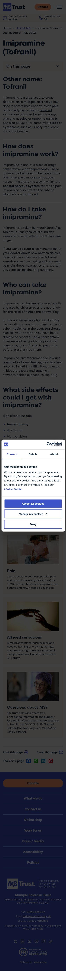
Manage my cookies (31, 513)
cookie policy (12, 488)
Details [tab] (33, 454)
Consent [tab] (12, 454)
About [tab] (54, 454)
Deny (33, 524)
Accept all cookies (33, 503)
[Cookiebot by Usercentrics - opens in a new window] (47, 444)
